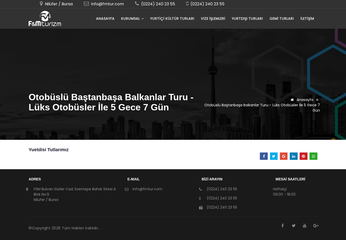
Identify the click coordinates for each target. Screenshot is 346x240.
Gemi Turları (282, 18)
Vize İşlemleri (213, 18)
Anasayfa (105, 18)
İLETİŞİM (307, 18)
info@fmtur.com (107, 4)
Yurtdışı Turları (247, 18)
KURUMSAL (131, 18)
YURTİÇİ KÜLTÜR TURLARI (172, 18)
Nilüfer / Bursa (58, 4)
